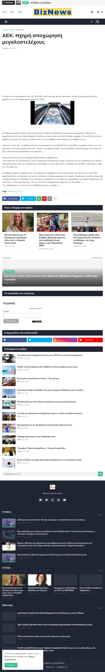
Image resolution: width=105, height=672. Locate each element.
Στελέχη (20, 191)
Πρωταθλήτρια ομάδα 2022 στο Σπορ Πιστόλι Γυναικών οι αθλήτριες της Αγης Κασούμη (86, 239)
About (12, 12)
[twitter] (98, 12)
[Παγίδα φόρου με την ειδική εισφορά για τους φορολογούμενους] (9, 404)
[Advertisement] (52, 72)
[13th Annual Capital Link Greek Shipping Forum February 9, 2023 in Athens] (9, 616)
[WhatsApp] (39, 198)
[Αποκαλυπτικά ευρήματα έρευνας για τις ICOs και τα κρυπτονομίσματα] (9, 358)
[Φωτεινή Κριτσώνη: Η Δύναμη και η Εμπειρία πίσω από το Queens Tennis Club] (18, 222)
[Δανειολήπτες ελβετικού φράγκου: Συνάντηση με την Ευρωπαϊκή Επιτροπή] (9, 557)
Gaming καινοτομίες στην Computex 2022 (36, 436)
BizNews (61, 663)
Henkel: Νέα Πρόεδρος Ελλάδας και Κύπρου (38, 589)
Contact (20, 12)
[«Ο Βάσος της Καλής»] (18, 3)
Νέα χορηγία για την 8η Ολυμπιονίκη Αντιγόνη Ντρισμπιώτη (44, 425)
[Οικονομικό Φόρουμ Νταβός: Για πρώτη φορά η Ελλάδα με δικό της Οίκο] (9, 393)
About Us (50, 667)
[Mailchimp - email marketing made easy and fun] (37, 322)
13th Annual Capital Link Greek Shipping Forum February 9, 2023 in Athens (50, 613)
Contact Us (62, 667)
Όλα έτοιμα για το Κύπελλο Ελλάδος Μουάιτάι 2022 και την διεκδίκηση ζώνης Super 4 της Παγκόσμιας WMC (52, 240)
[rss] (102, 12)
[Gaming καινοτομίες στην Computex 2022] (9, 439)
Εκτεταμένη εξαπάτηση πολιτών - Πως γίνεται (38, 378)
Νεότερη (7, 258)
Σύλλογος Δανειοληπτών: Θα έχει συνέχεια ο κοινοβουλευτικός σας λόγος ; (51, 520)
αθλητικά (20, 30)
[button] (97, 3)
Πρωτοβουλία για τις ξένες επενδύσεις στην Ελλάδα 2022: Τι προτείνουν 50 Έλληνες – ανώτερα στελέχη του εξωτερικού (56, 532)
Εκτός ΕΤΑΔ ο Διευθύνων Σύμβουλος (91, 589)
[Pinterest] (44, 198)
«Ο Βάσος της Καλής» (41, 3)
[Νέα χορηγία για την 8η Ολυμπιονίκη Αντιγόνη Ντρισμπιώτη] (9, 428)
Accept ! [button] (11, 665)
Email (6, 311)
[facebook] (92, 12)
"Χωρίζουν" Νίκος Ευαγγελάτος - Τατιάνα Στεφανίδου (41, 448)
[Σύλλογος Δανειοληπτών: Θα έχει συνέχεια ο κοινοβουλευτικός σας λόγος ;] (9, 523)
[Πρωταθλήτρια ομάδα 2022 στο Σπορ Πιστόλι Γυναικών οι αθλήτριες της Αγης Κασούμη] (87, 222)
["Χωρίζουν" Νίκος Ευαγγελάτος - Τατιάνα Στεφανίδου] (9, 451)
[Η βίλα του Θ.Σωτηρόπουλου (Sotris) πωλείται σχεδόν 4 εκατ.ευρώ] (9, 370)
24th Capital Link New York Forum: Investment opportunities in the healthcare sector (54, 625)
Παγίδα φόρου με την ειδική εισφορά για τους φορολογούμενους (46, 402)
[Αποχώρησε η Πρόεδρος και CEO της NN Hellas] (65, 580)
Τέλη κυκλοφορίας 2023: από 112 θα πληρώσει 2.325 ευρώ (43, 636)
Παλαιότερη (96, 258)
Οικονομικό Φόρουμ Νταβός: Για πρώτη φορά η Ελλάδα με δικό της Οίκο (50, 390)
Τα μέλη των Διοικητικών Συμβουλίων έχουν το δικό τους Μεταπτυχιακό (49, 413)
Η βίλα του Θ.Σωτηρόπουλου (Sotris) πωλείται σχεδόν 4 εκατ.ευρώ (47, 367)
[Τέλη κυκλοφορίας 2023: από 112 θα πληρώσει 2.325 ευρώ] (9, 639)
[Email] (49, 198)
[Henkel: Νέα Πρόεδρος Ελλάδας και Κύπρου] (39, 580)
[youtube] (64, 500)
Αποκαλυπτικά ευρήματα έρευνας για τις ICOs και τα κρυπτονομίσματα (49, 355)
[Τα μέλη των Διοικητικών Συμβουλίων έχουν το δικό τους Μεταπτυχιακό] (9, 416)
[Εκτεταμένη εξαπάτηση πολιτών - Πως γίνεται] (9, 381)
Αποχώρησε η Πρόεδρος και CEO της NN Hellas (65, 589)
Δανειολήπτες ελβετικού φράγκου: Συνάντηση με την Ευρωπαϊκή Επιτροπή (52, 555)
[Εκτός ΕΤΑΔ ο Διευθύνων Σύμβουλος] (91, 580)
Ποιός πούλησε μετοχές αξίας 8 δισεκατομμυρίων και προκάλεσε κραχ (49, 460)
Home (4, 12)
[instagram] (65, 340)
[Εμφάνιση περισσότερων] (55, 198)
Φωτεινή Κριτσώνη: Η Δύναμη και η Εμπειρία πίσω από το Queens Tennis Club (15, 239)
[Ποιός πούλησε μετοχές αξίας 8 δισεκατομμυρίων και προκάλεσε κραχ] (9, 463)
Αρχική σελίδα (8, 30)
